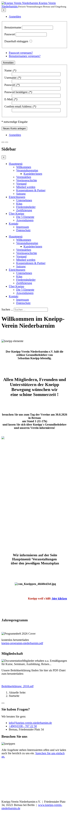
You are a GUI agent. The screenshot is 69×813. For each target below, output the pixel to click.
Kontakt (13, 223)
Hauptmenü (15, 163)
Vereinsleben (23, 177)
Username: (10, 77)
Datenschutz (23, 230)
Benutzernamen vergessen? (24, 56)
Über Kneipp (16, 213)
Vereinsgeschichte (26, 180)
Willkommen (23, 167)
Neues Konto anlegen (14, 128)
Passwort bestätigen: (16, 92)
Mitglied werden (25, 187)
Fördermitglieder (26, 207)
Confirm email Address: (18, 106)
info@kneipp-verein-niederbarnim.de (30, 722)
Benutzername (12, 27)
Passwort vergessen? (21, 52)
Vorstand (21, 183)
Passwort (9, 34)
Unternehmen (24, 200)
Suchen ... (7, 309)
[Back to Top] (2, 703)
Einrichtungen (17, 197)
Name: (8, 70)
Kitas (19, 203)
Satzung (21, 193)
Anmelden (8, 62)
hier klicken (59, 598)
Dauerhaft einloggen (16, 41)
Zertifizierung (24, 210)
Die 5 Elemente (25, 216)
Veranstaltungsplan (27, 170)
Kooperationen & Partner (30, 190)
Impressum (22, 226)
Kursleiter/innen (33, 173)
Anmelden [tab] (15, 16)
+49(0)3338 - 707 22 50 (23, 726)
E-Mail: (8, 99)
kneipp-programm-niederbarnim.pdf (22, 643)
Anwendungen (24, 220)
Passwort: (10, 84)
